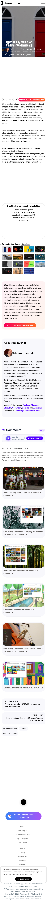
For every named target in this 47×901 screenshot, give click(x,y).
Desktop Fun (28, 162)
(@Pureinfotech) (29, 49)
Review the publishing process (13, 460)
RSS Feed (22, 861)
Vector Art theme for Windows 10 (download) (23, 688)
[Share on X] (8, 99)
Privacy (22, 853)
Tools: (22, 827)
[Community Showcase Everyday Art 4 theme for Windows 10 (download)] (23, 634)
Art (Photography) (10, 729)
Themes (23, 729)
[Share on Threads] (16, 99)
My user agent (22, 839)
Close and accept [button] (23, 879)
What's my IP (22, 831)
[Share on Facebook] (12, 99)
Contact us (22, 857)
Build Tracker (22, 843)
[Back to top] (23, 802)
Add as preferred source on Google (24, 816)
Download (25, 244)
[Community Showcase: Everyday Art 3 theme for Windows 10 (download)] (23, 517)
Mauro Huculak (17, 49)
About (22, 849)
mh (23, 899)
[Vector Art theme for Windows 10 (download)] (23, 673)
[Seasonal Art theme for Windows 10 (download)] (23, 595)
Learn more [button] (28, 874)
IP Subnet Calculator (22, 835)
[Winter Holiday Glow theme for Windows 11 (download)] (23, 478)
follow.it (22, 865)
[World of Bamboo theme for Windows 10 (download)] (23, 556)
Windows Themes (10, 733)
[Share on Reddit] (3, 99)
